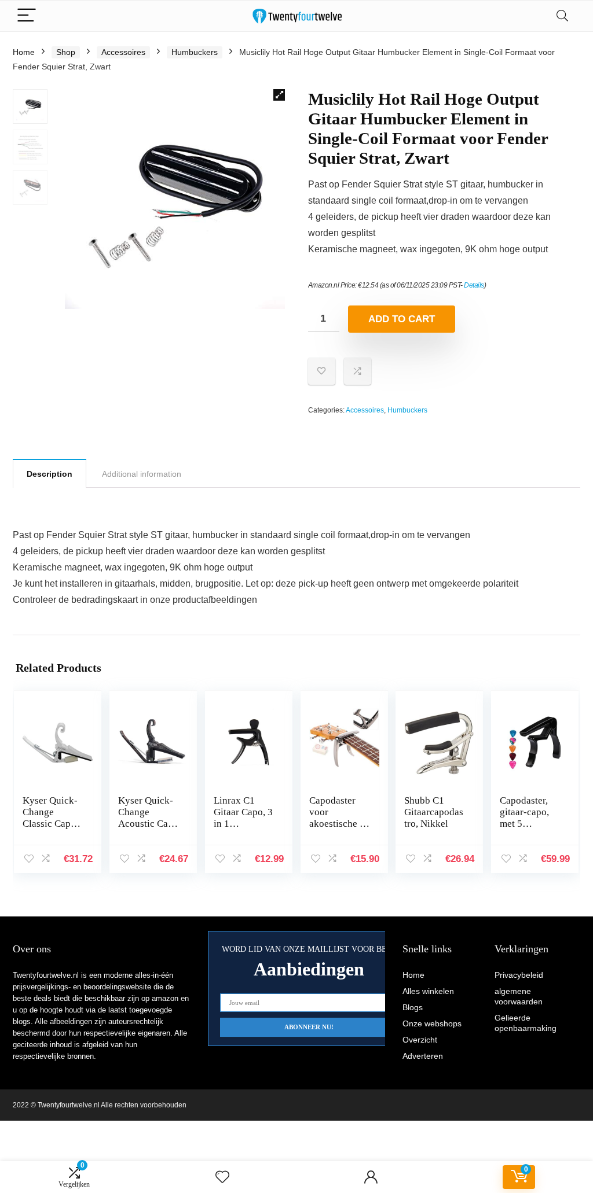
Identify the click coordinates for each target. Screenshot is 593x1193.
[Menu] (27, 16)
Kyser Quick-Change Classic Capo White (50, 818)
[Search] (562, 16)
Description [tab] (49, 473)
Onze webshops (432, 1023)
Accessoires (123, 52)
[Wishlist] (222, 1177)
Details (474, 285)
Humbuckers (194, 52)
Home (24, 52)
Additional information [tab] (141, 473)
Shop (65, 52)
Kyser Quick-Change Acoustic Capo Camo (148, 818)
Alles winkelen (428, 991)
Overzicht (419, 1039)
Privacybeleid (519, 975)
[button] (279, 95)
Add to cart (401, 319)
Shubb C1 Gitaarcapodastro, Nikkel (433, 812)
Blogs (412, 1007)
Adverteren (422, 1056)
